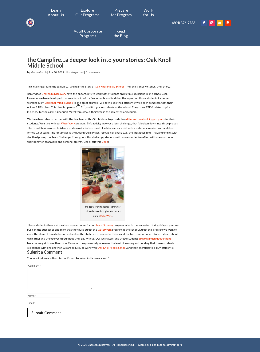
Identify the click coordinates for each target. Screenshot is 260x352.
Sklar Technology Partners (166, 344)
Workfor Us (148, 12)
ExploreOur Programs (87, 12)
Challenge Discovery (54, 93)
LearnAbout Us (56, 12)
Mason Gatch (39, 72)
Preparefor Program (121, 12)
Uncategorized (75, 72)
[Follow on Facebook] (204, 23)
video (105, 141)
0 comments (93, 72)
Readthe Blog (120, 33)
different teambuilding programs (145, 119)
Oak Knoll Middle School (109, 86)
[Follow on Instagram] (212, 23)
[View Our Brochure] (228, 23)
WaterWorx (68, 123)
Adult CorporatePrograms (88, 33)
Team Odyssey (104, 225)
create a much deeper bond (155, 238)
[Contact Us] (220, 23)
